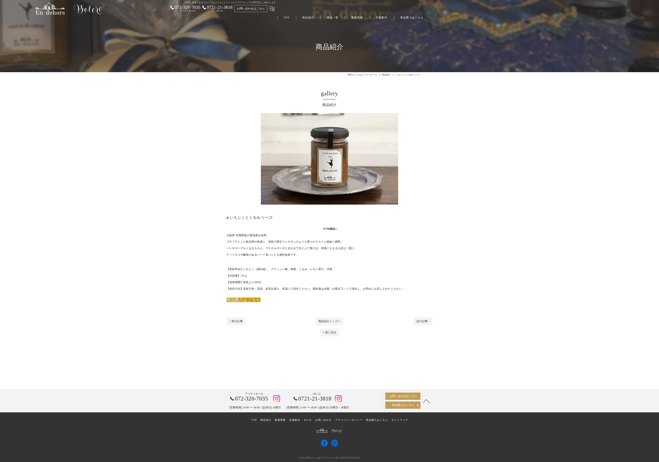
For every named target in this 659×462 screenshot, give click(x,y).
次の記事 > (423, 321)
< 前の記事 (236, 321)
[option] (329, 159)
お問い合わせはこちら (251, 8)
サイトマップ (399, 420)
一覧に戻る (330, 332)
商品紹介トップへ (329, 321)
